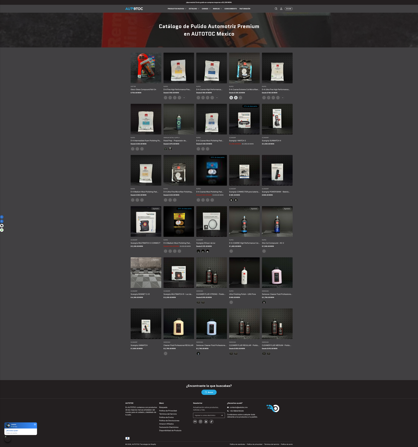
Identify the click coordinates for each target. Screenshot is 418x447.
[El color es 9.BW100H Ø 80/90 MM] (207, 200)
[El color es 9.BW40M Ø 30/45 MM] (165, 251)
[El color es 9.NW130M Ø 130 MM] (137, 200)
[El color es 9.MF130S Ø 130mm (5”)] (170, 200)
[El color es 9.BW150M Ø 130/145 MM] (179, 251)
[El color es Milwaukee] (235, 200)
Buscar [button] (210, 392)
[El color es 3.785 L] (170, 148)
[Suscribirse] (222, 415)
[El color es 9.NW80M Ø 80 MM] (132, 200)
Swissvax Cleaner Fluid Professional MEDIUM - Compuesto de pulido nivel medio (211, 345)
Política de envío (287, 444)
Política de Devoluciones (169, 420)
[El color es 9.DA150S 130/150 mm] (278, 97)
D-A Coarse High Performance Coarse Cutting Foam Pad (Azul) (209, 89)
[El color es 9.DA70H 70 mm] (203, 97)
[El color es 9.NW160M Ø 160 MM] (142, 200)
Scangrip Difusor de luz (205, 243)
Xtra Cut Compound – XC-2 (273, 243)
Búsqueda (163, 407)
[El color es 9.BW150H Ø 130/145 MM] (212, 200)
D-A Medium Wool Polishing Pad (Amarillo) (144, 192)
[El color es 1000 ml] (231, 251)
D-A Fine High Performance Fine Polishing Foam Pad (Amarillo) (176, 89)
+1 (184, 97)
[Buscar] (276, 8)
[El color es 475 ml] (165, 148)
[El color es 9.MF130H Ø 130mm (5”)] (235, 97)
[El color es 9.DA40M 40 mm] (165, 97)
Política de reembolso (237, 444)
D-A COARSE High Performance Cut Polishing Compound (243, 243)
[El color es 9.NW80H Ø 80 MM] (198, 148)
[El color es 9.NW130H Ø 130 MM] (203, 148)
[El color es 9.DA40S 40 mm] (264, 97)
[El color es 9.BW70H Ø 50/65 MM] (203, 200)
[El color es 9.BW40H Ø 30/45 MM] (198, 200)
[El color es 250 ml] (203, 302)
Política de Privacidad (168, 411)
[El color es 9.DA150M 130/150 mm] (179, 97)
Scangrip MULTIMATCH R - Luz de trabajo (177, 294)
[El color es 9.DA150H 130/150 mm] (212, 97)
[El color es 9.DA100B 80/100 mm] (132, 148)
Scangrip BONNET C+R (140, 294)
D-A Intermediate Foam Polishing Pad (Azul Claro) (146, 140)
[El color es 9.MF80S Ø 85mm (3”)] (165, 200)
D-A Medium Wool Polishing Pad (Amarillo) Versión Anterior (176, 243)
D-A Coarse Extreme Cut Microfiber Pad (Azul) (243, 89)
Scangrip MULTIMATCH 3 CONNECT (145, 243)
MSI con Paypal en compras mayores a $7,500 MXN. (209, 2)
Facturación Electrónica (168, 427)
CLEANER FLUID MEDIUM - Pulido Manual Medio (276, 345)
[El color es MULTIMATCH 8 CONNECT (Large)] (207, 251)
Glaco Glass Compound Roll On (143, 89)
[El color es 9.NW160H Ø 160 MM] (207, 148)
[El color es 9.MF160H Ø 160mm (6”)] (240, 97)
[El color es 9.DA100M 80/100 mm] (174, 97)
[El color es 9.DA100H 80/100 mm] (207, 97)
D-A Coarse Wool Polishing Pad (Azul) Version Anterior (209, 192)
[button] (276, 8)
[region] (209, 2)
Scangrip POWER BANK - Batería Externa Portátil (275, 192)
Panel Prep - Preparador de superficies (174, 140)
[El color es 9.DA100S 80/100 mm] (273, 97)
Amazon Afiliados (166, 424)
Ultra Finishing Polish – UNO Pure (242, 294)
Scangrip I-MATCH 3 (237, 140)
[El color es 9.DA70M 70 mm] (170, 97)
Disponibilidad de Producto (170, 430)
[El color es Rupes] (231, 200)
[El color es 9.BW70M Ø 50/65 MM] (170, 251)
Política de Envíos (166, 417)
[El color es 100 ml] (198, 302)
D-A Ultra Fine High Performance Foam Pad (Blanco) (275, 89)
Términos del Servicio (168, 414)
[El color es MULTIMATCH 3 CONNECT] (203, 251)
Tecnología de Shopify (148, 444)
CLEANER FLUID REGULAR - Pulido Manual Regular (243, 345)
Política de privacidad (254, 444)
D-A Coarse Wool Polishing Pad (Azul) (209, 140)
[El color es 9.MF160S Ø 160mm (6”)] (174, 200)
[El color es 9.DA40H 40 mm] (198, 97)
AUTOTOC (136, 444)
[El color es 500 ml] (264, 302)
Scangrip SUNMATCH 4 (271, 140)
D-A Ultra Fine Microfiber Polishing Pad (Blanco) (177, 192)
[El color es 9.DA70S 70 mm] (268, 97)
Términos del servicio (271, 444)
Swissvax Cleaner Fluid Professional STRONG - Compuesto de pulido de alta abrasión (276, 294)
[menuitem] (175, 407)
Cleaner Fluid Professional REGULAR (178, 345)
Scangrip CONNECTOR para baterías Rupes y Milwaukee (244, 192)
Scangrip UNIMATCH (139, 345)
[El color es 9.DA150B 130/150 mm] (137, 148)
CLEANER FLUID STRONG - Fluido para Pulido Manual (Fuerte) (210, 294)
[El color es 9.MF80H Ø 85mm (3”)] (231, 97)
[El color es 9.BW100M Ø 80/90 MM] (174, 251)
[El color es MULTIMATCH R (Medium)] (198, 251)
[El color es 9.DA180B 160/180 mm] (142, 148)
